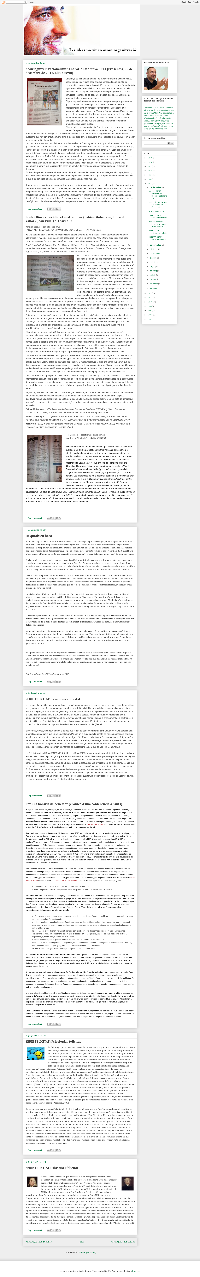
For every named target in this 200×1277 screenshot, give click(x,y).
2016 (149, 171)
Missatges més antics (123, 1241)
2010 (149, 302)
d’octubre (154, 249)
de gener (154, 288)
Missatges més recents (39, 1241)
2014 (149, 179)
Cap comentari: (35, 209)
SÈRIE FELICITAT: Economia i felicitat (53, 699)
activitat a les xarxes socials (65, 880)
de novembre (155, 245)
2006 (149, 315)
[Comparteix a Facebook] (56, 209)
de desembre (155, 187)
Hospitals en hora (39, 536)
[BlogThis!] (51, 209)
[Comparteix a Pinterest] (59, 209)
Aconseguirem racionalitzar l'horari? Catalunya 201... (158, 194)
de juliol (153, 262)
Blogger (136, 1271)
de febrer (154, 284)
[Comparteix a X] (54, 209)
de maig (153, 271)
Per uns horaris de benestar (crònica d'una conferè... (157, 224)
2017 (149, 166)
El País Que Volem (95, 824)
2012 (149, 293)
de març (153, 279)
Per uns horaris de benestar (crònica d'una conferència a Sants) (74, 804)
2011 (149, 298)
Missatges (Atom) (87, 1252)
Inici (81, 1241)
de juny (153, 266)
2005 (149, 319)
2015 (149, 175)
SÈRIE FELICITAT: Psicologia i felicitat (53, 1041)
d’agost (153, 258)
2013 (149, 184)
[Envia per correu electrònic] (48, 209)
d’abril (152, 275)
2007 (149, 310)
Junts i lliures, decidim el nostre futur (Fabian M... (158, 205)
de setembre (155, 254)
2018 (149, 162)
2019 (149, 158)
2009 (149, 306)
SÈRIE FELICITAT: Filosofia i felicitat (52, 1168)
